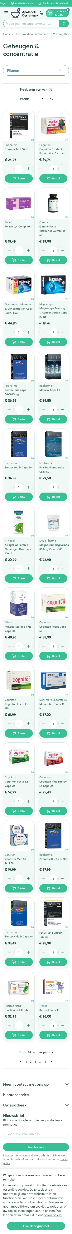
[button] (36, 70)
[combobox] (31, 23)
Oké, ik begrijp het (36, 1226)
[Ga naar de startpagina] (24, 13)
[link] (21, 1061)
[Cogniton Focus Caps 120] (18, 680)
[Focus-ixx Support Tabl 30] (53, 913)
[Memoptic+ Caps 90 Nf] (53, 680)
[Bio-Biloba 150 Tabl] (18, 986)
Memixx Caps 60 (49, 390)
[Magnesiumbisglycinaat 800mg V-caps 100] (53, 521)
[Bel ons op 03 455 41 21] (41, 13)
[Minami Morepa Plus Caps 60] (18, 603)
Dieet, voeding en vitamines (32, 34)
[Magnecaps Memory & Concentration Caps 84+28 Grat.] (18, 285)
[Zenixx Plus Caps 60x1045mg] (18, 366)
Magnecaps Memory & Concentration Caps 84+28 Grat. (18, 309)
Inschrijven (36, 1147)
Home (7, 34)
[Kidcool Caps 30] (53, 986)
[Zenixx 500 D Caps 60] (18, 444)
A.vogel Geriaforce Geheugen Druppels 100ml (18, 549)
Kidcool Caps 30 (49, 1010)
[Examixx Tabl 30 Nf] (18, 125)
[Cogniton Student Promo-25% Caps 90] (53, 125)
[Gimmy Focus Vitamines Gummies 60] (53, 203)
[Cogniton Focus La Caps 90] (18, 758)
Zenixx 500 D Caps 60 (18, 467)
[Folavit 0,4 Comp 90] (18, 203)
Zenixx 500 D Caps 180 (53, 859)
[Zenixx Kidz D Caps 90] (18, 913)
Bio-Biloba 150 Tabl (17, 1010)
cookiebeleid (53, 1215)
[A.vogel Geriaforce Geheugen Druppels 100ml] (18, 521)
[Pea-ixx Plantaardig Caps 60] (53, 444)
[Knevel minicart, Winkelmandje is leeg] (49, 13)
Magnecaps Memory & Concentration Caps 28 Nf (53, 312)
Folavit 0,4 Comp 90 (17, 226)
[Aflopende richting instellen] (51, 98)
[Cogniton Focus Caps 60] (53, 603)
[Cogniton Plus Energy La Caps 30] (53, 758)
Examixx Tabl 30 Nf (17, 149)
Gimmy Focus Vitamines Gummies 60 (52, 231)
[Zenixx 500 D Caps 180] (53, 835)
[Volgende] (50, 1061)
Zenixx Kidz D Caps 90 (19, 936)
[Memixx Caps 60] (53, 366)
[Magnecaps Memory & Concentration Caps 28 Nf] (53, 285)
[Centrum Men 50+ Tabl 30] (18, 835)
